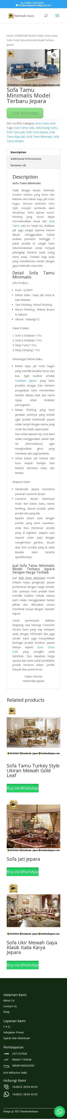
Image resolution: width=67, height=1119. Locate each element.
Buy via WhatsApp (23, 788)
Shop (6, 1012)
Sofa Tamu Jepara (37, 132)
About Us (9, 1000)
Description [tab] (18, 152)
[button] (54, 55)
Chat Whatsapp (25, 113)
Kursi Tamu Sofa (45, 123)
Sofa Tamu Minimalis (39, 136)
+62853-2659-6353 (25, 1087)
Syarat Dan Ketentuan (16, 1038)
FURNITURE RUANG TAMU (29, 35)
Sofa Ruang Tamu (46, 128)
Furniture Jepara (26, 380)
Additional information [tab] (26, 158)
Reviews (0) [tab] (18, 165)
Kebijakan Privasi (13, 1032)
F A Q (6, 1026)
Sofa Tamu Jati (16, 132)
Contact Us (10, 1006)
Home (10, 35)
